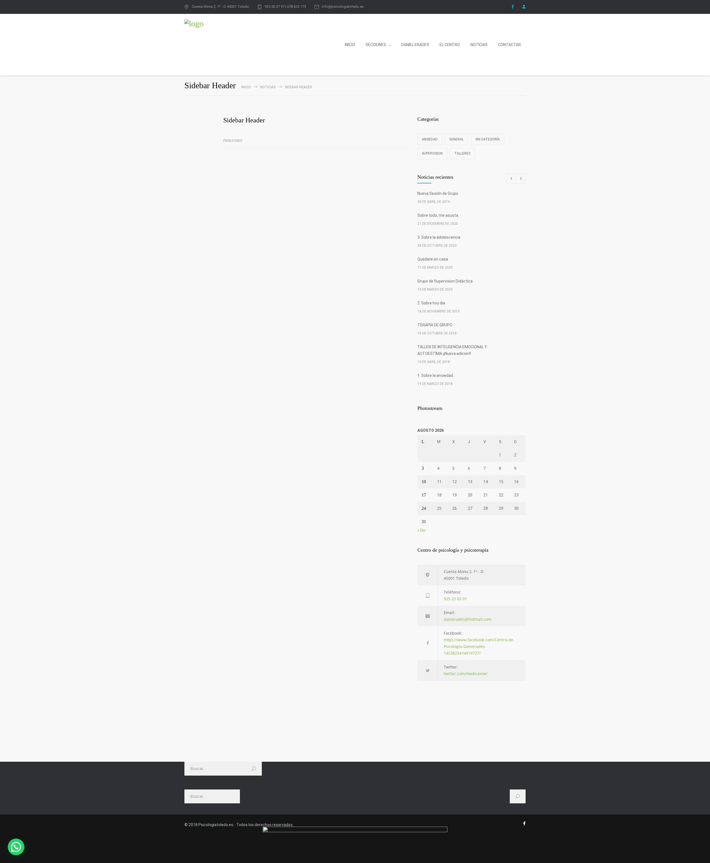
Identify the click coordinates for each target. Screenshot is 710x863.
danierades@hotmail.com (467, 619)
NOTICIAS (479, 44)
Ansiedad (430, 139)
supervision (432, 153)
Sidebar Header (244, 120)
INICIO (350, 44)
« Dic (421, 530)
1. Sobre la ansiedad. (435, 375)
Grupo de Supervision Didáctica (445, 281)
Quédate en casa (432, 259)
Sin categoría (487, 139)
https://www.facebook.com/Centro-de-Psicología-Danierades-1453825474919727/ (479, 646)
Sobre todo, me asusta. (438, 215)
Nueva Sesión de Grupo (437, 193)
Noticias (267, 87)
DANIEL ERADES (415, 44)
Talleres (462, 153)
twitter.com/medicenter (466, 673)
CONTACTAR (509, 44)
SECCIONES (376, 44)
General (456, 139)
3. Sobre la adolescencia (438, 237)
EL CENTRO (450, 44)
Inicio (246, 87)
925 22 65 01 (455, 598)
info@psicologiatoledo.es (343, 7)
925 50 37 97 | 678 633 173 (285, 7)
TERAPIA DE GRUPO (434, 325)
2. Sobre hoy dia (431, 303)
